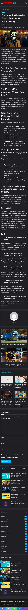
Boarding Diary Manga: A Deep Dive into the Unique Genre (20, 385)
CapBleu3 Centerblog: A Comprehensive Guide (17, 481)
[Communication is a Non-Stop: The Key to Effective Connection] (6, 496)
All (2, 549)
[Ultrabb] (10, 3)
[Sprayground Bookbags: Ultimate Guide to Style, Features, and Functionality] (21, 394)
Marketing (4, 536)
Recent (13, 468)
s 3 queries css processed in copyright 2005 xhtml (18, 488)
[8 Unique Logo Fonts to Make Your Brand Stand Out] (7, 379)
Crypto (4, 551)
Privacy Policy (9, 604)
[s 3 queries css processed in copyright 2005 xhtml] (6, 489)
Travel (3, 544)
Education (4, 546)
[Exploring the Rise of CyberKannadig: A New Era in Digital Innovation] (7, 394)
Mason (4, 24)
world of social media (7, 217)
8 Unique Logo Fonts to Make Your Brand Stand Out (6, 385)
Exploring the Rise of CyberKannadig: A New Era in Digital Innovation (6, 401)
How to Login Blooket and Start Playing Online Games (18, 474)
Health (3, 531)
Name (3, 437)
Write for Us (23, 604)
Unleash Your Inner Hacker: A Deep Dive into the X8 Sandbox (18, 502)
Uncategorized (5, 534)
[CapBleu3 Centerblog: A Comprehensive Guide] (6, 482)
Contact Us (16, 604)
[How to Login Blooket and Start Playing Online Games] (6, 476)
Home (4, 9)
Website (3, 449)
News (8, 9)
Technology (5, 519)
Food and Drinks (6, 529)
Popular (4, 468)
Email (3, 443)
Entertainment (5, 526)
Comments (23, 468)
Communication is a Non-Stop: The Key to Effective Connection (18, 496)
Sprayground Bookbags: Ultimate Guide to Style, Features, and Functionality (20, 402)
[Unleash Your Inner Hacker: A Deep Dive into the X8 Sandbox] (6, 504)
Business (4, 521)
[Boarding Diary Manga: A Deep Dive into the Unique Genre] (21, 379)
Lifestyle (4, 524)
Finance (4, 539)
